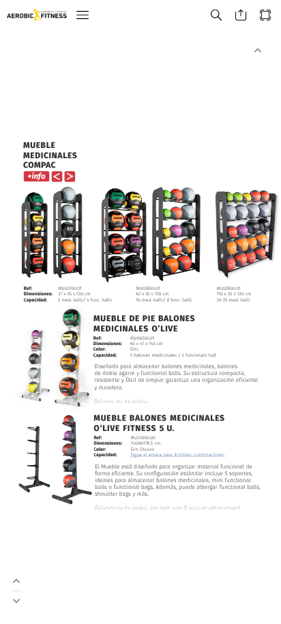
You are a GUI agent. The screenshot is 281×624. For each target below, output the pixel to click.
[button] (82, 15)
